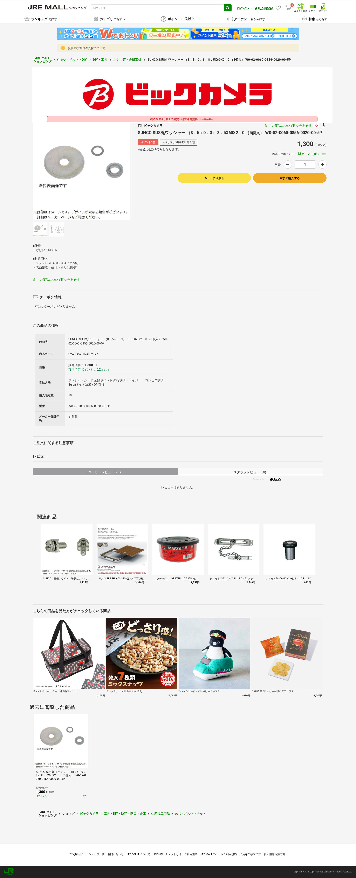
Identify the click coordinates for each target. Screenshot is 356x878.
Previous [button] (55, 171)
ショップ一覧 (97, 854)
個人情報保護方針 (274, 854)
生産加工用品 (160, 813)
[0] (288, 8)
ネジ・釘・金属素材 (127, 59)
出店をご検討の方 (250, 854)
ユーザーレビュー (105, 472)
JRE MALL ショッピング (42, 59)
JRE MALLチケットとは (167, 854)
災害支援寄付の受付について (86, 48)
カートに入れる (214, 178)
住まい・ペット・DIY (72, 59)
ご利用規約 (191, 854)
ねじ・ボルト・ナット (190, 813)
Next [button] (107, 171)
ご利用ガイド (78, 854)
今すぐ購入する (290, 178)
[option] (81, 171)
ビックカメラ (89, 813)
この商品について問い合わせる (290, 126)
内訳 (324, 154)
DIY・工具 (100, 59)
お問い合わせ (116, 854)
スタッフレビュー (250, 472)
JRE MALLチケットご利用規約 (218, 854)
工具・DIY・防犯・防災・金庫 (125, 813)
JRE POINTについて (138, 854)
